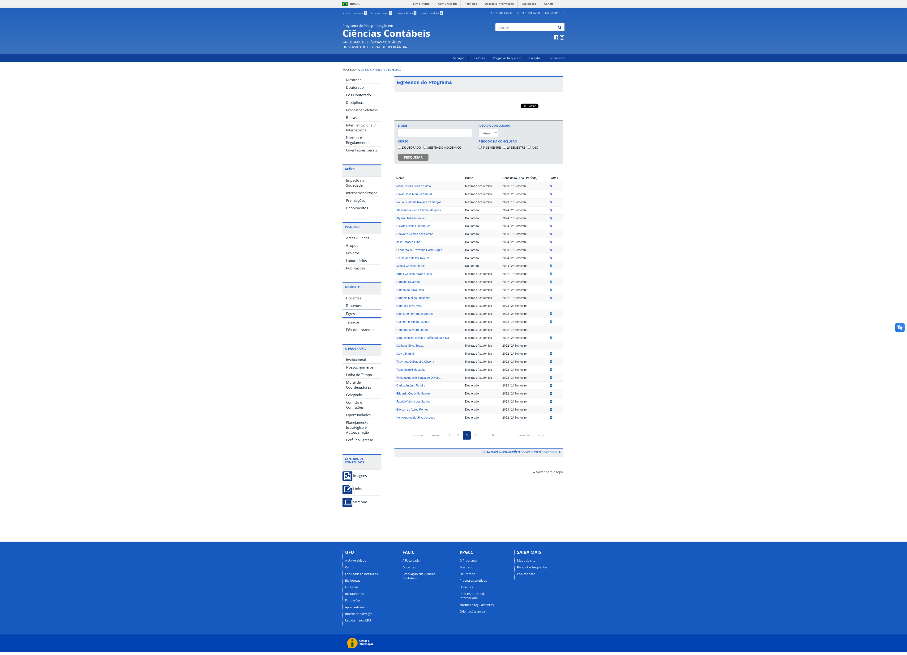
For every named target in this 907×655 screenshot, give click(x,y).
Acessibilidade (502, 13)
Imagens (360, 475)
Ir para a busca (406, 13)
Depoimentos (357, 208)
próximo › (524, 435)
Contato (534, 58)
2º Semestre (516, 147)
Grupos (352, 245)
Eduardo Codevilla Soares (413, 393)
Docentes (353, 298)
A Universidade (355, 560)
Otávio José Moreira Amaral (414, 194)
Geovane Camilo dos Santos (414, 234)
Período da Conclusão (498, 141)
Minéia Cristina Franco (410, 266)
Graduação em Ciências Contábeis (418, 576)
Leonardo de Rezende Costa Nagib (419, 250)
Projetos (352, 253)
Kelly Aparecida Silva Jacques (415, 417)
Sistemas (360, 502)
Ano (535, 147)
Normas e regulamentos (477, 605)
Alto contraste (529, 13)
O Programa (468, 560)
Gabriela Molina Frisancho (413, 298)
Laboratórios (356, 260)
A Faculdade (410, 560)
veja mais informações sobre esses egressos (520, 452)
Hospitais (351, 587)
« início (418, 435)
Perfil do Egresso (359, 439)
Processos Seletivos (362, 110)
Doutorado (355, 87)
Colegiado (354, 394)
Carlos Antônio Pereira (410, 385)
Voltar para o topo (549, 472)
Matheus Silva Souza (410, 345)
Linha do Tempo (359, 374)
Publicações (355, 268)
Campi (349, 567)
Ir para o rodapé (431, 13)
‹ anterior (435, 435)
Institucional (356, 359)
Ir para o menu (381, 13)
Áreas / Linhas (357, 237)
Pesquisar (413, 157)
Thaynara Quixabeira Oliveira (415, 361)
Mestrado (354, 79)
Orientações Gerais (361, 150)
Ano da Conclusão (494, 125)
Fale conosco (556, 58)
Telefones (478, 58)
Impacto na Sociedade (355, 183)
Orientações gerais (473, 611)
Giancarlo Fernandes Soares (414, 313)
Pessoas (380, 69)
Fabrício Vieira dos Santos (413, 401)
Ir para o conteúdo (354, 13)
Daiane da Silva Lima (410, 290)
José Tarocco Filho (408, 242)
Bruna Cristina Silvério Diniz (414, 274)
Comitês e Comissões (355, 405)
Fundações (352, 600)
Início (368, 69)
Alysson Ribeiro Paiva (410, 218)
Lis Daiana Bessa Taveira (412, 258)
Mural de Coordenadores (358, 385)
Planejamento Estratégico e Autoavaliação (357, 427)
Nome (402, 125)
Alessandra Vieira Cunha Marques (418, 210)
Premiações (355, 200)
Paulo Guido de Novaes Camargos (418, 202)
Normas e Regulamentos (357, 140)
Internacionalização (361, 192)
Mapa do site (555, 13)
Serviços (458, 58)
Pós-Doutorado (358, 94)
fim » (541, 435)
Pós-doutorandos (360, 329)
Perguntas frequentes (507, 58)
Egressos (394, 69)
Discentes (354, 305)
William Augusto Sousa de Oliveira (418, 377)
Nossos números (359, 367)
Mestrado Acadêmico (444, 147)
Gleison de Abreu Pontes (412, 409)
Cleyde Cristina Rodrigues (413, 226)
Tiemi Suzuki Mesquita (410, 369)
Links (357, 489)
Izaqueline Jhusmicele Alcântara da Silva (422, 338)
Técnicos (352, 322)
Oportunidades (358, 414)
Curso (403, 141)
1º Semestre (492, 147)
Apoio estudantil (356, 607)
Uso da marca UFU (358, 620)
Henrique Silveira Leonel (412, 330)
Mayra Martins (405, 353)
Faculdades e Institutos (361, 574)
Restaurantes (354, 594)
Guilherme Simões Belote (412, 321)
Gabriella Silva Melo (409, 305)
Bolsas (351, 117)
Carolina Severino (408, 282)
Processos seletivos (473, 580)
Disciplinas (355, 102)
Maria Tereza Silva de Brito (413, 186)
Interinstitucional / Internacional (361, 127)
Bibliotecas (352, 580)
